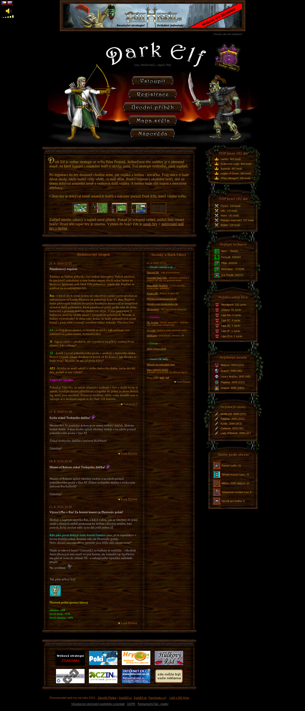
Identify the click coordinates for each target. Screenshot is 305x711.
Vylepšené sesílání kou (235, 492)
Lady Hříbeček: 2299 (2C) (236, 433)
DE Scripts (152, 322)
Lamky (225, 159)
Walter (224, 225)
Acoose (151, 330)
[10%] (3, 16)
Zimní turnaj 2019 (156, 348)
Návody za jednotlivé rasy (161, 364)
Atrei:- (224, 251)
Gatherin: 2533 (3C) (232, 428)
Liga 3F (225, 330)
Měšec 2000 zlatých (233, 483)
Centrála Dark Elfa (157, 277)
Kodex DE (152, 293)
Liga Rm (226, 315)
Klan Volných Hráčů (157, 369)
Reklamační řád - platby (153, 704)
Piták (224, 263)
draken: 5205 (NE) (231, 370)
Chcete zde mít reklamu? (227, 34)
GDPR (131, 704)
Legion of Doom (230, 173)
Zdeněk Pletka (107, 698)
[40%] (8, 16)
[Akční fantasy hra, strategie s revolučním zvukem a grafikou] (71, 666)
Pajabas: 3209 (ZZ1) (233, 382)
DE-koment (153, 309)
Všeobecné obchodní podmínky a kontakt (98, 704)
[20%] (6, 16)
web (162, 377)
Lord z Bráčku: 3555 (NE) (236, 376)
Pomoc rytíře (229, 465)
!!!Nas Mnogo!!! (229, 178)
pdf (167, 377)
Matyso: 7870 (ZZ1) (232, 365)
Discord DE (153, 272)
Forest (224, 206)
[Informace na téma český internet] (137, 684)
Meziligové (227, 304)
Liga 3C (225, 320)
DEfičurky (152, 335)
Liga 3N (225, 325)
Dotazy (225, 309)
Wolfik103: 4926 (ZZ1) (233, 414)
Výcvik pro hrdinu (232, 501)
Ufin (223, 210)
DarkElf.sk (140, 698)
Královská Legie (230, 163)
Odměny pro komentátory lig (162, 304)
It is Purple (227, 275)
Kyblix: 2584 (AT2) (231, 423)
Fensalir (226, 257)
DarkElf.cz (125, 698)
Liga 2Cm (226, 336)
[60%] (10, 16)
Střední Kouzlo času (233, 474)
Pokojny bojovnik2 (231, 220)
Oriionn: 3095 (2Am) (232, 388)
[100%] (13, 16)
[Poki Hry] (104, 666)
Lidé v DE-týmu (179, 698)
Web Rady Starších (157, 285)
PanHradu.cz (156, 698)
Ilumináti (225, 168)
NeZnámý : (227, 269)
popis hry (150, 224)
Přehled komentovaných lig (162, 298)
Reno (224, 215)
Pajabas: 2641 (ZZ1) (232, 418)
